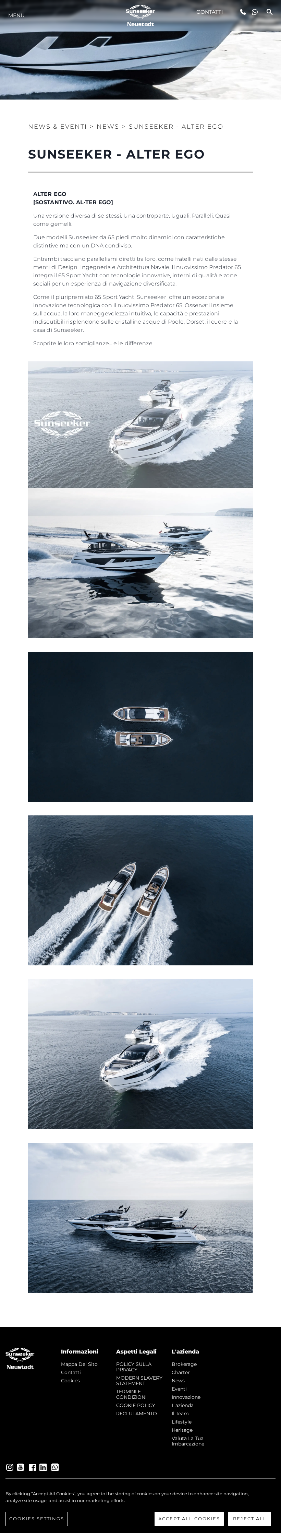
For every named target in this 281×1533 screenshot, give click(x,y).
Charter (181, 1372)
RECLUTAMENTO (136, 1413)
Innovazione (186, 1397)
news (178, 1381)
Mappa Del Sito (79, 1364)
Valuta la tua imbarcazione (188, 1441)
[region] (140, 1508)
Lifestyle (182, 1422)
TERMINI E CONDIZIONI (131, 1394)
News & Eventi (57, 126)
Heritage (182, 1430)
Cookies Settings (36, 1518)
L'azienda (183, 1405)
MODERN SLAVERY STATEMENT (139, 1380)
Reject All (250, 1518)
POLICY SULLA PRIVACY (133, 1367)
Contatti (209, 12)
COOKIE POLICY (135, 1405)
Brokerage (184, 1364)
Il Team (180, 1413)
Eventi (179, 1389)
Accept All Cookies (189, 1518)
